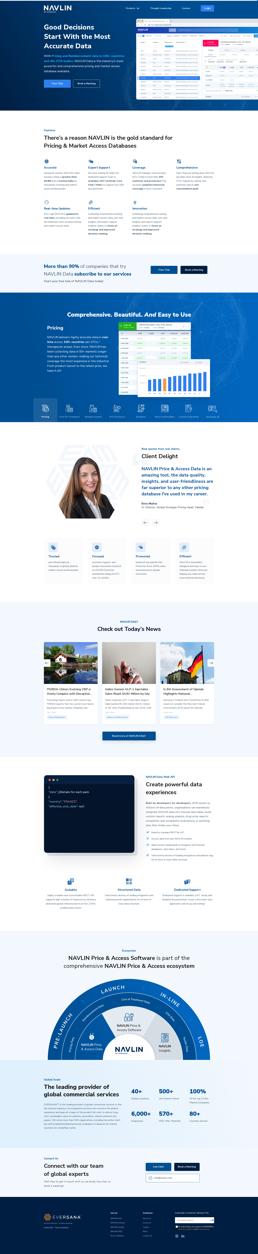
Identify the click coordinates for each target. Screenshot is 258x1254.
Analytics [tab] (141, 416)
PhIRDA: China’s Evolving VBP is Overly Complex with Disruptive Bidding (69, 693)
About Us (147, 1218)
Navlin (57, 9)
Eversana (148, 1213)
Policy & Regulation (57, 717)
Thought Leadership (160, 8)
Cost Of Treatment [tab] (69, 416)
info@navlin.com (163, 1178)
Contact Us (147, 1236)
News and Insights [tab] (165, 416)
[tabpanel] (129, 358)
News (145, 1231)
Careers (146, 1227)
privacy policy (203, 1229)
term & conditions (186, 1229)
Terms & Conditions (62, 1227)
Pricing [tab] (45, 416)
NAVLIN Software (118, 1223)
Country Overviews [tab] (189, 416)
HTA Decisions (171, 717)
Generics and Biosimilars (117, 717)
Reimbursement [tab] (93, 416)
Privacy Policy (48, 1227)
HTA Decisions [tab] (117, 416)
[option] (183, 487)
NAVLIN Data (116, 1218)
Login (207, 8)
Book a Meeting (86, 83)
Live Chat (158, 1166)
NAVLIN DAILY (116, 1231)
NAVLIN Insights (117, 1227)
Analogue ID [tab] (212, 416)
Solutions (147, 1223)
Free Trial (57, 83)
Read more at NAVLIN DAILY (129, 736)
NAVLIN (114, 1213)
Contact (186, 8)
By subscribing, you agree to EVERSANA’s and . (196, 1227)
